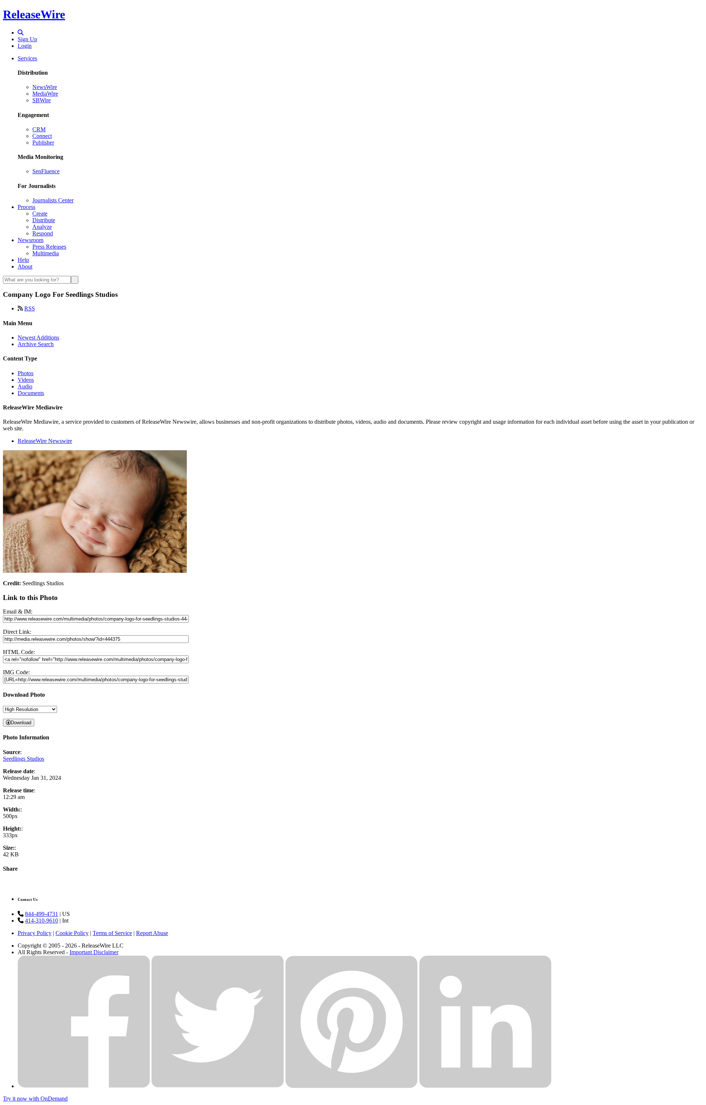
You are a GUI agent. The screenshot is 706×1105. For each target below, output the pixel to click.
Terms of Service (112, 933)
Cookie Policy (72, 933)
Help (23, 260)
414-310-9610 (41, 920)
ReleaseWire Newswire (45, 441)
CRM (39, 129)
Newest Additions (38, 337)
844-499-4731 (41, 914)
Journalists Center (53, 200)
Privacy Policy (34, 933)
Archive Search (36, 344)
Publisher (43, 142)
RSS (29, 308)
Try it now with (35, 1098)
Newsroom (30, 240)
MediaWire (45, 93)
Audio (25, 386)
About (25, 266)
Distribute (43, 220)
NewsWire (44, 87)
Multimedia (45, 253)
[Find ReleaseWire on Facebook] (84, 1086)
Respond (42, 233)
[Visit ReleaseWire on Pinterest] (351, 1086)
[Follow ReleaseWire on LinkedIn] (485, 1086)
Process (26, 207)
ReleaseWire (34, 14)
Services (27, 58)
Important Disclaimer (93, 952)
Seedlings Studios (23, 759)
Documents (31, 393)
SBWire (41, 100)
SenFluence (46, 171)
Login (25, 46)
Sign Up (27, 39)
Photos (25, 373)
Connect (42, 136)
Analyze (42, 227)
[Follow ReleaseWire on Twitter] (217, 1086)
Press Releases (49, 247)
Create (39, 213)
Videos (26, 380)
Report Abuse (152, 933)
